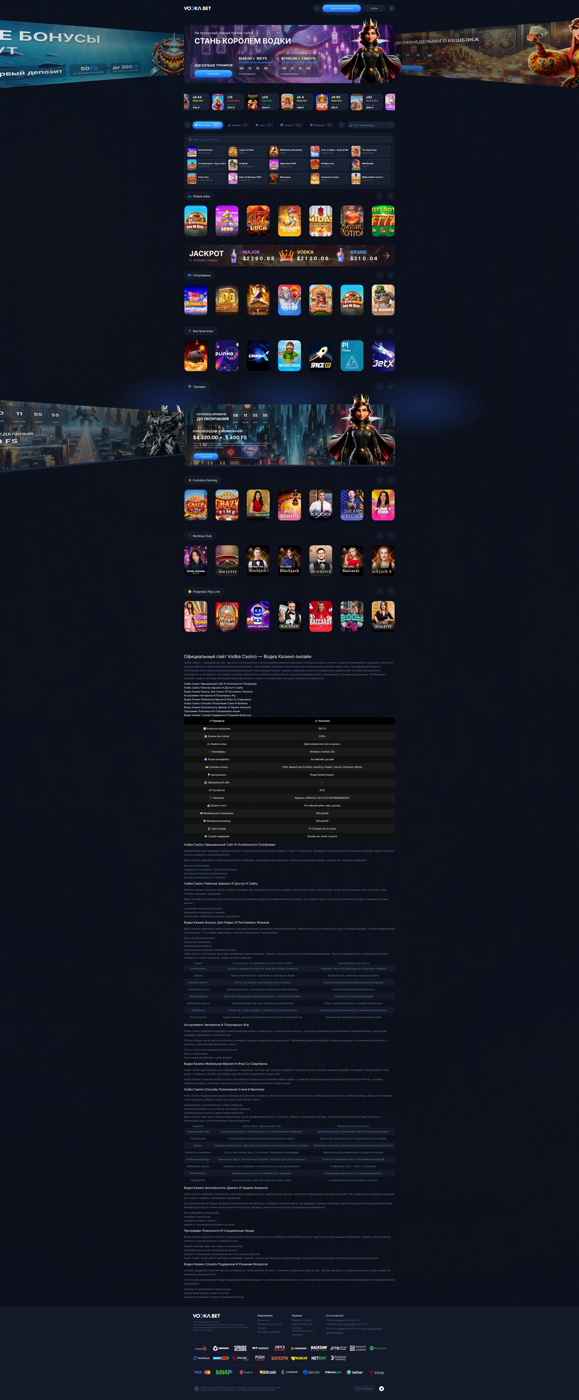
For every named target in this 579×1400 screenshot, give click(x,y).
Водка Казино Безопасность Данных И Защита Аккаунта (217, 707)
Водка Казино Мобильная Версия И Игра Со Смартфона (217, 699)
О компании (263, 1320)
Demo (196, 239)
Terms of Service (334, 1332)
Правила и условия (301, 1320)
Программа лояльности (269, 1324)
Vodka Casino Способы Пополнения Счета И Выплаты (216, 703)
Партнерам (297, 1334)
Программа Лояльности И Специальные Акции (212, 711)
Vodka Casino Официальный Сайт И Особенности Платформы (220, 683)
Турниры (261, 1328)
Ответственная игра (302, 1324)
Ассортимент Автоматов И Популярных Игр (210, 695)
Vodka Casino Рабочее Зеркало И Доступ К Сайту (213, 687)
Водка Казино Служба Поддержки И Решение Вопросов (217, 715)
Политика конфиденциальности (302, 1329)
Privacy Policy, (375, 1328)
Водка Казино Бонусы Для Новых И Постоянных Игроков (218, 691)
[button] (187, 125)
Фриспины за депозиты (269, 1332)
